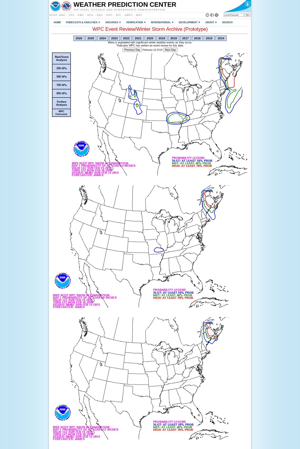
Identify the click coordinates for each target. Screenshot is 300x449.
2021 (138, 38)
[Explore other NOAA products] (55, 6)
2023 (114, 38)
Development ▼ (189, 22)
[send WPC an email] (207, 16)
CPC (72, 15)
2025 (91, 38)
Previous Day (132, 49)
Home (57, 22)
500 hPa (62, 76)
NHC (100, 15)
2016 (197, 38)
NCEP (53, 15)
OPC (109, 15)
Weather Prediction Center (124, 4)
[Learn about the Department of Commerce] (237, 6)
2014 (221, 38)
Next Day (170, 49)
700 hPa (62, 85)
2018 (173, 38)
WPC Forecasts (61, 113)
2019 (162, 38)
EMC (81, 15)
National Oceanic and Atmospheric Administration (120, 10)
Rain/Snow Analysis (62, 58)
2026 (79, 38)
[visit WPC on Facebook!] (212, 16)
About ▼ (211, 22)
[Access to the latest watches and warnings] (66, 6)
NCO (90, 15)
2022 (126, 38)
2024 (102, 38)
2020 (150, 38)
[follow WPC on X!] (216, 16)
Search (227, 22)
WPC (139, 15)
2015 (209, 38)
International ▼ (162, 22)
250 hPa (62, 68)
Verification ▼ (136, 22)
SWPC (129, 15)
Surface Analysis (61, 103)
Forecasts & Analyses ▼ (83, 22)
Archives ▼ (113, 22)
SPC (118, 15)
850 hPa (62, 93)
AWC (62, 15)
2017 (185, 38)
